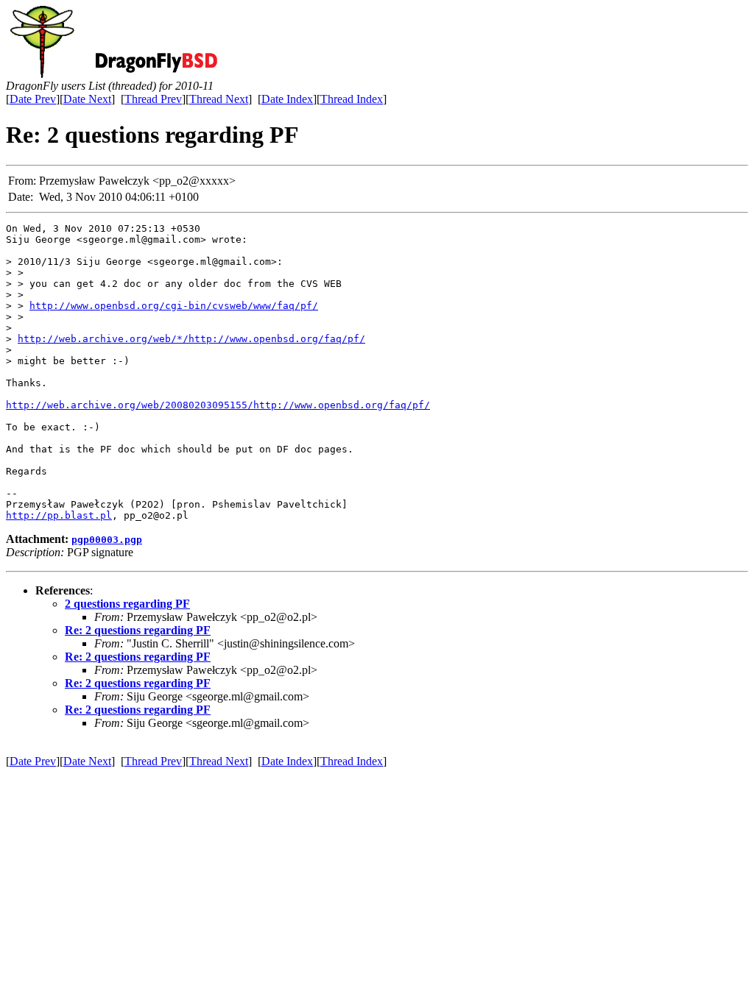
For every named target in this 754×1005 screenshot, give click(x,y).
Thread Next (218, 99)
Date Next (87, 99)
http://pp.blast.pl (59, 515)
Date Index (287, 99)
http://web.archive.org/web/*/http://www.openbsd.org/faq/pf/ (191, 338)
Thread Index (351, 99)
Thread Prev (153, 99)
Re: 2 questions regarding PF (138, 630)
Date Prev (33, 99)
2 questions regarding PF (127, 603)
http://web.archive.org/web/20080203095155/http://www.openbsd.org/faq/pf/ (218, 405)
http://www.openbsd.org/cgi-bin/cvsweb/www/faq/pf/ (173, 305)
